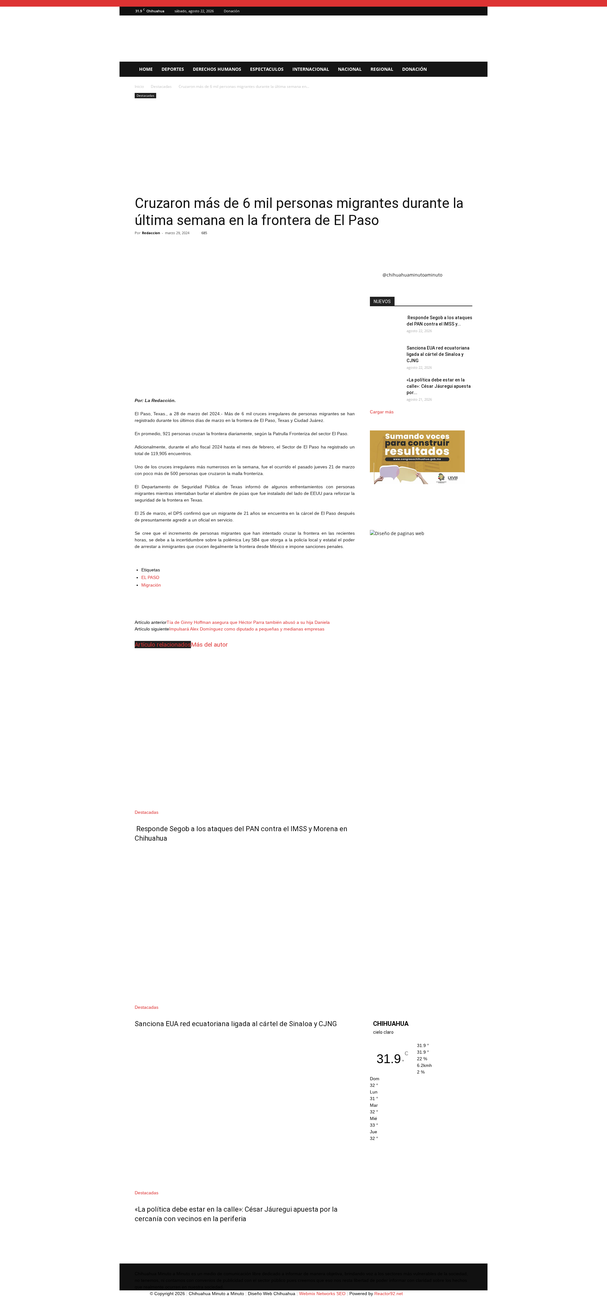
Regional (382, 69)
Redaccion (151, 232)
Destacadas (161, 86)
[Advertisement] (303, 147)
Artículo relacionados (163, 644)
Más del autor (209, 644)
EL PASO (150, 577)
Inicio (139, 86)
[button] (458, 11)
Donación (232, 11)
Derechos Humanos (217, 69)
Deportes (173, 69)
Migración (151, 585)
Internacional (310, 69)
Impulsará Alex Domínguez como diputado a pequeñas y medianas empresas (246, 628)
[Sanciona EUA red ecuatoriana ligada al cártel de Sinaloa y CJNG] (245, 924)
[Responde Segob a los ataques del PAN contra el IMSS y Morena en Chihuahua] (245, 729)
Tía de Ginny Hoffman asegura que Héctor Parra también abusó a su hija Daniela (248, 622)
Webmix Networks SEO (322, 1293)
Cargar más (382, 411)
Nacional (350, 69)
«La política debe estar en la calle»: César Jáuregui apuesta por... (439, 386)
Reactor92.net (388, 1293)
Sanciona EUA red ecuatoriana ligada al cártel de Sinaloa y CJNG (236, 1024)
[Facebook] (467, 11)
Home (146, 69)
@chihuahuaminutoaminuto (412, 275)
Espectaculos (267, 69)
